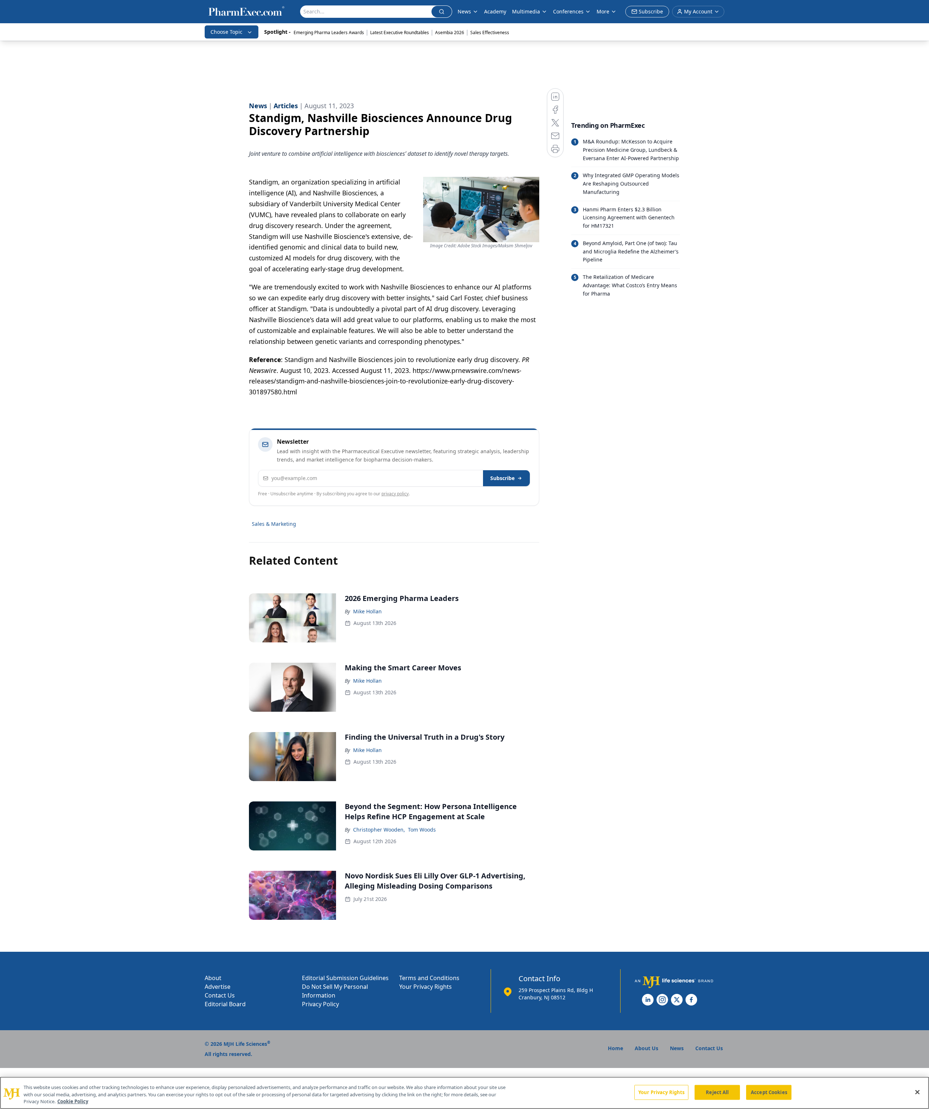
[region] (464, 1093)
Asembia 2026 (449, 32)
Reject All (717, 1092)
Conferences (568, 11)
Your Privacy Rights (425, 987)
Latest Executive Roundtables (399, 32)
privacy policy (395, 494)
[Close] (917, 1092)
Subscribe (502, 478)
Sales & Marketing (274, 523)
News (464, 11)
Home (615, 1048)
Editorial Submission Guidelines (345, 978)
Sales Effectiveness (489, 32)
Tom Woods (422, 829)
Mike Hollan (367, 611)
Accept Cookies (769, 1092)
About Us (646, 1048)
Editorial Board (225, 1004)
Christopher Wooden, (379, 829)
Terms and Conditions (429, 978)
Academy (495, 11)
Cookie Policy (72, 1101)
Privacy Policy (320, 1004)
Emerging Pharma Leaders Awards (329, 32)
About (213, 978)
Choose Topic (226, 31)
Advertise (217, 987)
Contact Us (220, 995)
